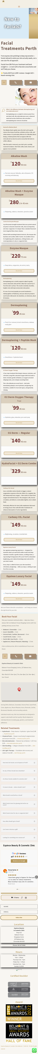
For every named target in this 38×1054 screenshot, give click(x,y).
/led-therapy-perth (19, 753)
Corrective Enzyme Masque (11, 221)
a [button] (4, 82)
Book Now (19, 181)
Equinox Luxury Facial (9, 547)
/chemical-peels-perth (23, 738)
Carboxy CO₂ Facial (8, 488)
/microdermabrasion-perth (14, 743)
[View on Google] (5, 871)
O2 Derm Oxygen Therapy (10, 370)
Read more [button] (11, 884)
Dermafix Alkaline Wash (10, 127)
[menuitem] (15, 82)
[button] (20, 689)
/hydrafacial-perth (9, 734)
